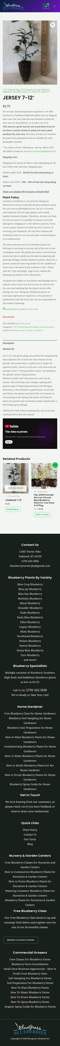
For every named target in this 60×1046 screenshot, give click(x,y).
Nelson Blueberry (30, 641)
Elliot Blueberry (30, 622)
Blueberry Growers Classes (20, 940)
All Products (27, 89)
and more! (30, 659)
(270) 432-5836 (30, 561)
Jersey (37, 89)
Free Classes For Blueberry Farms (30, 959)
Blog (30, 844)
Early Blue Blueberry (30, 617)
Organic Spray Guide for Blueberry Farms (30, 1006)
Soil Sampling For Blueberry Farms (30, 978)
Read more (13, 509)
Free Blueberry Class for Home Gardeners (30, 713)
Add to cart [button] (42, 514)
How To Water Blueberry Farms (30, 992)
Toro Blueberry (30, 655)
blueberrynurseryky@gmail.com (40, 151)
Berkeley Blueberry (30, 598)
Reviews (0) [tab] (8, 348)
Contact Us (30, 834)
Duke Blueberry (30, 612)
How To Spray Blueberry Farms (30, 1002)
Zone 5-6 (36, 91)
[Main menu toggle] (54, 6)
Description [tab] (8, 343)
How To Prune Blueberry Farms (30, 997)
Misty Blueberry (30, 631)
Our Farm (30, 839)
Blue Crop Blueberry (30, 584)
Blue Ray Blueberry (30, 593)
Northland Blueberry (30, 636)
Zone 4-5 (27, 91)
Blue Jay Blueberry (30, 589)
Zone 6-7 (45, 91)
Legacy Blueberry (30, 626)
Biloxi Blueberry (30, 603)
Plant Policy (30, 829)
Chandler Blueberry (30, 608)
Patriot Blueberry (30, 645)
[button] (52, 24)
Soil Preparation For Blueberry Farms (30, 983)
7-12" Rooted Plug (11, 89)
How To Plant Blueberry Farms (30, 987)
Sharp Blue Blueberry (30, 650)
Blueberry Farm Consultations (30, 964)
